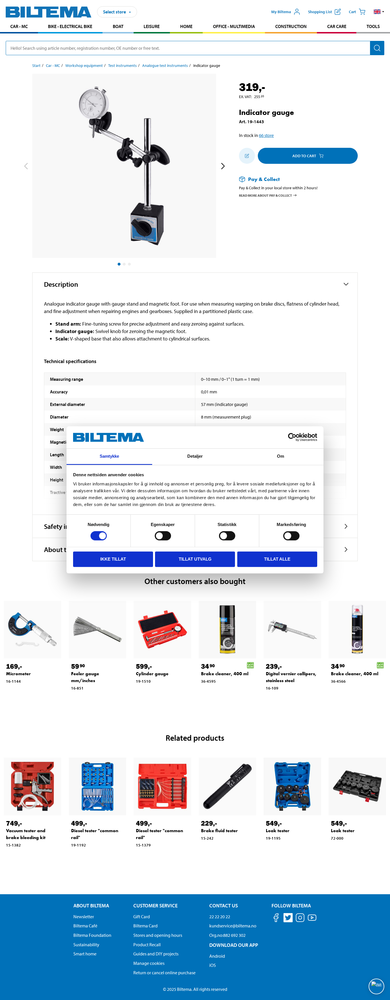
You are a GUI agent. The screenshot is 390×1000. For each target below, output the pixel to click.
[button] (379, 12)
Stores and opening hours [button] (157, 935)
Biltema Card (145, 926)
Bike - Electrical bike (70, 26)
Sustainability (86, 944)
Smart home (85, 954)
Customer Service (155, 905)
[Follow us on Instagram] (300, 918)
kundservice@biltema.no (232, 926)
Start (36, 65)
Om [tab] (280, 456)
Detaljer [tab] (195, 456)
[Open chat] (376, 986)
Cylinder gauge (152, 674)
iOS (212, 965)
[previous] (26, 167)
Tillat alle (277, 559)
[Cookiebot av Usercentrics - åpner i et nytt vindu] (292, 437)
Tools (373, 26)
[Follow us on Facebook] (276, 918)
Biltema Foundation (92, 935)
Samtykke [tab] (109, 456)
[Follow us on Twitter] (288, 918)
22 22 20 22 (219, 916)
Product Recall (147, 944)
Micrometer (18, 674)
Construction (291, 26)
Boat (118, 26)
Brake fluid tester (219, 831)
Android (217, 956)
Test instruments (122, 65)
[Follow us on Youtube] (312, 920)
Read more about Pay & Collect (265, 195)
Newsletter (83, 916)
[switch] (163, 535)
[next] (223, 167)
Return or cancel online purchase (164, 972)
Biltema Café (85, 926)
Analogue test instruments (165, 65)
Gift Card (141, 916)
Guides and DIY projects (155, 954)
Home (186, 26)
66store (266, 135)
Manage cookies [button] (148, 963)
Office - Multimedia (234, 26)
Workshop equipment (84, 65)
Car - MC (19, 26)
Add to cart (304, 155)
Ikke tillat (113, 559)
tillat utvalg (195, 559)
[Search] (377, 48)
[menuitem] (19, 27)
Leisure (152, 26)
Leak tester (278, 831)
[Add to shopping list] (247, 156)
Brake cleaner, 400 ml (224, 674)
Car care (336, 26)
